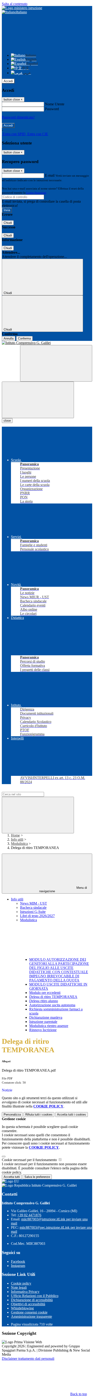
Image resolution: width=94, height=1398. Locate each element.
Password (52, 109)
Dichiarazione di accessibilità (32, 1300)
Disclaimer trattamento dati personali (28, 1359)
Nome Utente (54, 104)
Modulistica (19, 844)
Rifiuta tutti (38, 1114)
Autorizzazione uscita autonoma (52, 1005)
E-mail (50, 175)
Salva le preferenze (37, 1177)
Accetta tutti (71, 1114)
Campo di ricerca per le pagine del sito (29, 790)
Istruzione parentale (43, 1022)
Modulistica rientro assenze (48, 1026)
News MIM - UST (33, 903)
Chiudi (8, 222)
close (7, 420)
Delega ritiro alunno (43, 1001)
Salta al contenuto (14, 4)
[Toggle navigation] (38, 400)
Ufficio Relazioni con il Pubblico (34, 1296)
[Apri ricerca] (56, 363)
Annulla (8, 338)
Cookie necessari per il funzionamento (30, 1160)
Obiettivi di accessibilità (28, 1304)
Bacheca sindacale (33, 907)
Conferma (24, 338)
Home (15, 835)
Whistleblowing (22, 1308)
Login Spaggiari (36, 192)
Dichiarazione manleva (45, 1017)
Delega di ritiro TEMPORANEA (53, 997)
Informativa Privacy (25, 1292)
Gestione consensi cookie (29, 1312)
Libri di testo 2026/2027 (37, 916)
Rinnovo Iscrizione (43, 1030)
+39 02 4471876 (29, 1215)
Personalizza (12, 1114)
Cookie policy (21, 1283)
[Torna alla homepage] (47, 343)
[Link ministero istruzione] (22, 8)
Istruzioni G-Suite (33, 912)
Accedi (8, 81)
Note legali (19, 1287)
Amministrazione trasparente (31, 1316)
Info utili (17, 839)
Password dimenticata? (18, 117)
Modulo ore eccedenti (44, 993)
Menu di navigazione (63, 889)
